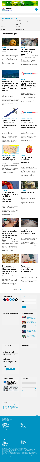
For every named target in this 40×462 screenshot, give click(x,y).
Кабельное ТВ (5, 428)
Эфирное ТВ (5, 429)
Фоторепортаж (5, 443)
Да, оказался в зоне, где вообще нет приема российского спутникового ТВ (10, 362)
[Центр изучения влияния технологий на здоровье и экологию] (20, 6)
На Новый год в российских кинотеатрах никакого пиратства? (29, 160)
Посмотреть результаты (10, 370)
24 (22, 392)
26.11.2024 (4, 203)
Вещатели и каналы (6, 424)
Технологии (4, 190)
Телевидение (5, 423)
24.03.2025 (23, 129)
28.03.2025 (4, 129)
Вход (23, 296)
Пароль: (23, 301)
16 (35, 388)
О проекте (22, 440)
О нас (21, 439)
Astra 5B (9, 407)
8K (3, 407)
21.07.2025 (4, 92)
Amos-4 (14, 407)
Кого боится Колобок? (10, 49)
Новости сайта (23, 441)
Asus (6, 406)
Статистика (23, 190)
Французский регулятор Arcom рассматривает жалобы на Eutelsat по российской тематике (29, 123)
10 (22, 388)
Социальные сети (23, 427)
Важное (21, 432)
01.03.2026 (23, 55)
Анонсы (4, 440)
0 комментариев (15, 51)
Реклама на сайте (23, 442)
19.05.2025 (23, 91)
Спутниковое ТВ (13, 118)
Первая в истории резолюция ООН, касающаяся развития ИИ (31, 317)
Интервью (4, 442)
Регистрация (26, 296)
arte (4, 406)
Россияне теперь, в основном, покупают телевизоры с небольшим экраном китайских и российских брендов (10, 234)
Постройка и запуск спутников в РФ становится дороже (28, 231)
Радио (9, 155)
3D (16, 404)
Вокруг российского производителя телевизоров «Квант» (28, 51)
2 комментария (34, 91)
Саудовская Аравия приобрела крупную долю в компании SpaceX (23, 23)
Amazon (12, 404)
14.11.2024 (23, 194)
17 (22, 390)
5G (14, 404)
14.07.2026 (4, 51)
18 (24, 390)
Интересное (4, 439)
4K (8, 406)
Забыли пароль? (32, 296)
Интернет (22, 424)
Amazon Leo (14, 406)
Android (9, 404)
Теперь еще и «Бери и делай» (7, 21)
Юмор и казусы (5, 445)
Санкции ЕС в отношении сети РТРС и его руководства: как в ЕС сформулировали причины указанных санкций (10, 86)
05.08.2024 (23, 273)
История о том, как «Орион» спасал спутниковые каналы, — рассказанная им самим (10, 123)
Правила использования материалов (21, 448)
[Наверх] (37, 416)
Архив (11, 371)
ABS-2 (11, 406)
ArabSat (6, 408)
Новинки (4, 433)
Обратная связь (23, 443)
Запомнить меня (26, 304)
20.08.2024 (4, 275)
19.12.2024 (23, 165)
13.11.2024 (4, 241)
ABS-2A (6, 407)
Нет (5, 366)
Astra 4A (4, 404)
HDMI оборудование (6, 436)
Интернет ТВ (5, 425)
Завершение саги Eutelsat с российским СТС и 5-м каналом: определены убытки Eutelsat (28, 85)
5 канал (9, 408)
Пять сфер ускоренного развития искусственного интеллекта (31, 331)
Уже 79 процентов (27, 192)
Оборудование (5, 432)
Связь (21, 423)
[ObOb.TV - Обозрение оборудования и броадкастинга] (8, 9)
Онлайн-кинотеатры (6, 264)
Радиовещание (23, 426)
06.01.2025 (4, 163)
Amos (12, 407)
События (4, 47)
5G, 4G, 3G (22, 425)
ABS (11, 408)
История (4, 118)
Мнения (4, 441)
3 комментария (16, 129)
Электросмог (5, 444)
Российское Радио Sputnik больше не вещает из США (8, 159)
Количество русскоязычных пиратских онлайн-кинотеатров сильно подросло (9, 269)
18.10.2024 (23, 235)
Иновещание (5, 155)
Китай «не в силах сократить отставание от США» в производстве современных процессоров (10, 197)
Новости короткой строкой (9, 18)
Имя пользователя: (25, 298)
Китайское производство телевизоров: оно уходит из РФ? (27, 268)
